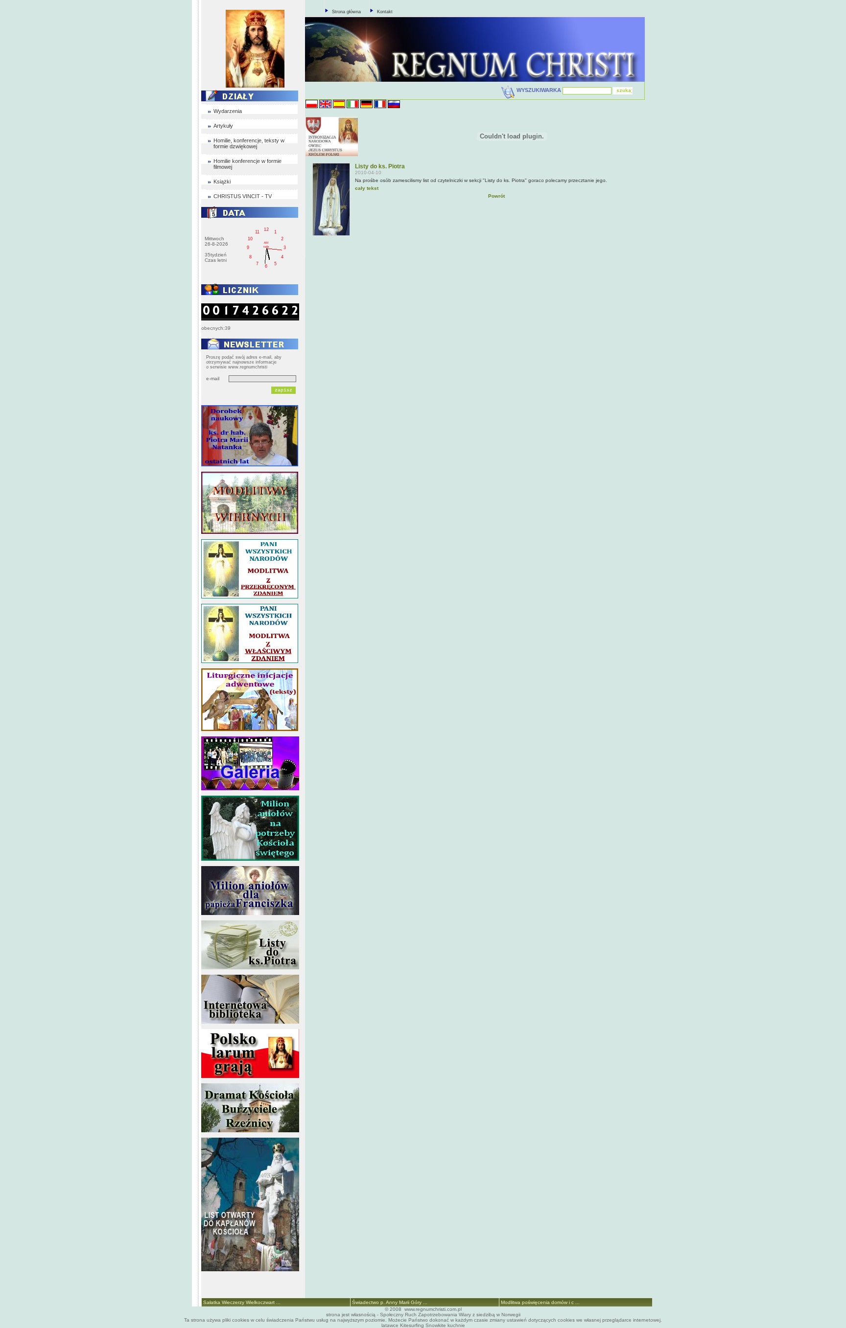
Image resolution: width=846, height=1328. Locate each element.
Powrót (496, 196)
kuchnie (456, 1325)
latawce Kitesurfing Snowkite (413, 1325)
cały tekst (366, 188)
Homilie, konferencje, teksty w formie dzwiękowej (248, 143)
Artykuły (223, 126)
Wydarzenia (227, 111)
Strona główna (346, 11)
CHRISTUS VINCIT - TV (242, 196)
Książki (222, 181)
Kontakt (385, 11)
